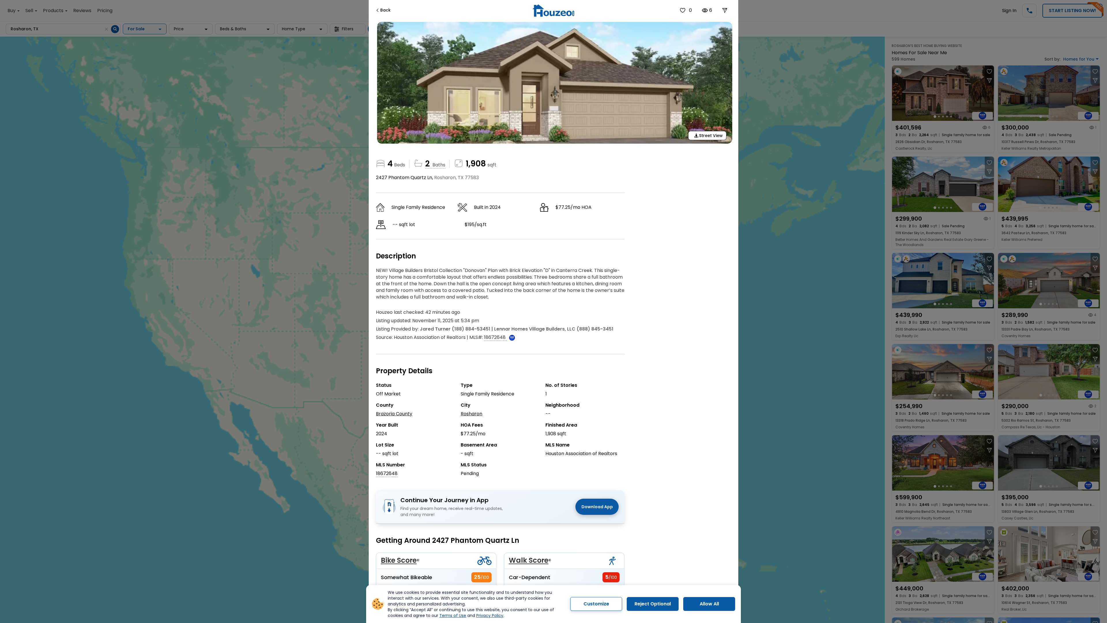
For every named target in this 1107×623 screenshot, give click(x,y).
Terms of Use (452, 615)
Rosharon (471, 413)
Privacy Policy (489, 615)
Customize (596, 604)
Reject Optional (653, 604)
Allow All (709, 604)
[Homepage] (553, 10)
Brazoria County (394, 413)
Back (385, 10)
